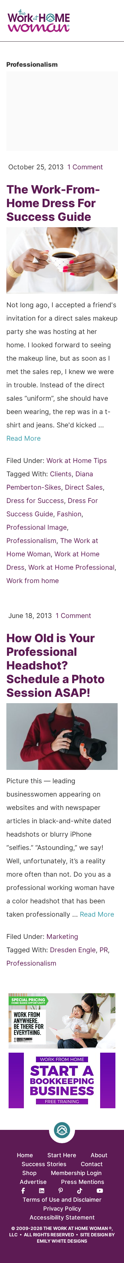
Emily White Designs (62, 1241)
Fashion (69, 514)
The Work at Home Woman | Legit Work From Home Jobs (41, 20)
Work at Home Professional (71, 567)
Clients (61, 474)
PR (104, 950)
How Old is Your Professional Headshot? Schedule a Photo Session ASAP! (55, 665)
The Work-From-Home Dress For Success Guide (53, 203)
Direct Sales (84, 487)
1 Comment (85, 167)
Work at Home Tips (76, 461)
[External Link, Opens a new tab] (62, 1106)
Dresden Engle (73, 950)
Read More (24, 438)
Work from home (32, 581)
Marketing (62, 936)
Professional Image (36, 527)
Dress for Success (35, 501)
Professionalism (31, 541)
